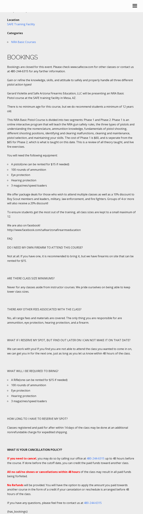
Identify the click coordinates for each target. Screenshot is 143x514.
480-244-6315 (95, 458)
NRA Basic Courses (23, 42)
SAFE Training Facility (21, 24)
